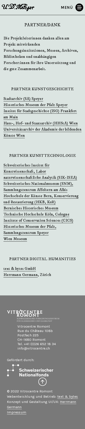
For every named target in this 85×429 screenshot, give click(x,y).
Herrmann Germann (20, 274)
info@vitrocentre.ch (33, 348)
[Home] (19, 7)
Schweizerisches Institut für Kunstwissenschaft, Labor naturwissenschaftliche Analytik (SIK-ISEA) (40, 171)
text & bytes (67, 396)
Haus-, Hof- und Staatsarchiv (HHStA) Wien (40, 123)
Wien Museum (15, 239)
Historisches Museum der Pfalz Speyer (35, 104)
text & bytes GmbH (19, 268)
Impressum (16, 412)
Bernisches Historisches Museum (30, 208)
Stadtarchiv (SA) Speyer (23, 98)
